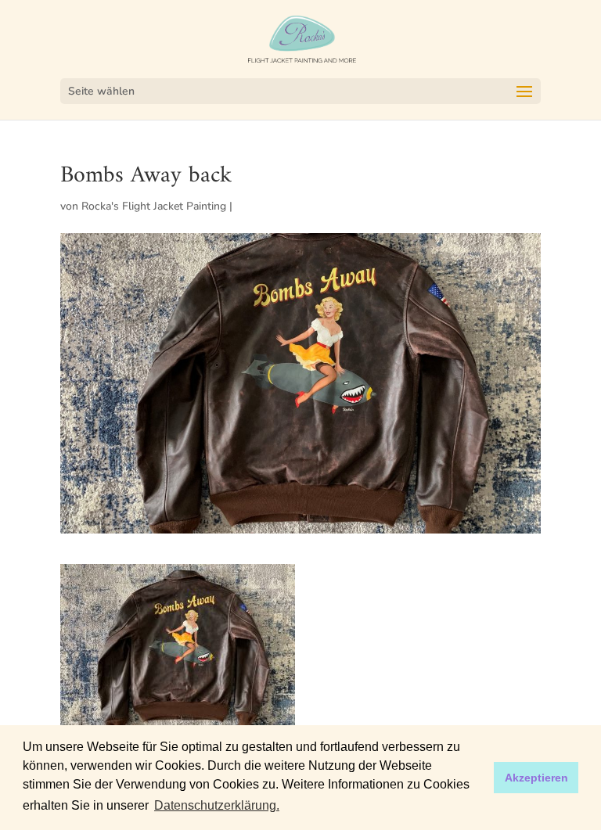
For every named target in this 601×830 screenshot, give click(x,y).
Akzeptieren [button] (536, 777)
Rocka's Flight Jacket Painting (153, 206)
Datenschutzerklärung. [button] (216, 805)
